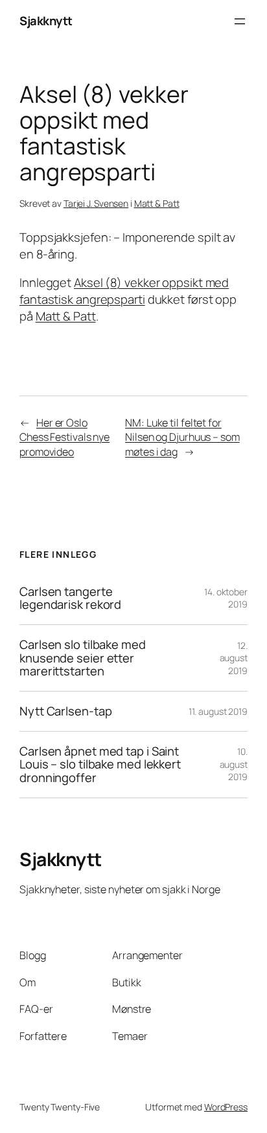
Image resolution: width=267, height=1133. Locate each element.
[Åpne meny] (240, 21)
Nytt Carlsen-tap (65, 711)
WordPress (226, 1107)
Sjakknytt (46, 20)
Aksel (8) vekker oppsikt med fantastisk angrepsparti (124, 291)
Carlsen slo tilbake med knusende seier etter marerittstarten (82, 658)
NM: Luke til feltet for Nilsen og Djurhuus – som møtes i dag (182, 437)
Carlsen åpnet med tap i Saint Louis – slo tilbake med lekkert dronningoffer (100, 765)
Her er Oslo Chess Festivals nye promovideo (64, 437)
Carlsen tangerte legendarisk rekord (70, 598)
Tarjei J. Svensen (96, 203)
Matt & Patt (157, 203)
